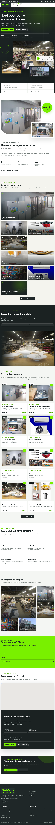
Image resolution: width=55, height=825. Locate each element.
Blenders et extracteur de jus (9, 472)
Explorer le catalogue (10, 770)
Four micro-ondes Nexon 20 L (9, 439)
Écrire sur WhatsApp (22, 744)
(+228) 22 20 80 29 (44, 1)
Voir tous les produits (27, 516)
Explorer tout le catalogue (27, 298)
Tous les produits (32, 791)
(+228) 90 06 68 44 (33, 815)
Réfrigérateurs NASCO (8, 406)
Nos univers (31, 793)
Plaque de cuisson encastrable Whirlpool (39, 406)
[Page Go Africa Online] (9, 801)
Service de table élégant (8, 504)
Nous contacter (32, 797)
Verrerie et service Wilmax (36, 504)
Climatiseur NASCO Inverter (36, 439)
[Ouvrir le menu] (20, 4)
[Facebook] (5, 801)
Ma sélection (31, 795)
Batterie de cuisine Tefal (35, 472)
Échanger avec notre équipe (27, 324)
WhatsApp (52, 1)
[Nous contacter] (13, 4)
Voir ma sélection (23, 770)
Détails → (24, 412)
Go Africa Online (27, 662)
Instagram (27, 653)
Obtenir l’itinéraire (9, 744)
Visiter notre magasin (21, 29)
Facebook (27, 657)
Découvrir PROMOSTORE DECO (10, 170)
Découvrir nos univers (7, 29)
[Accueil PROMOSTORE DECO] (6, 5)
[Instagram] (2, 801)
